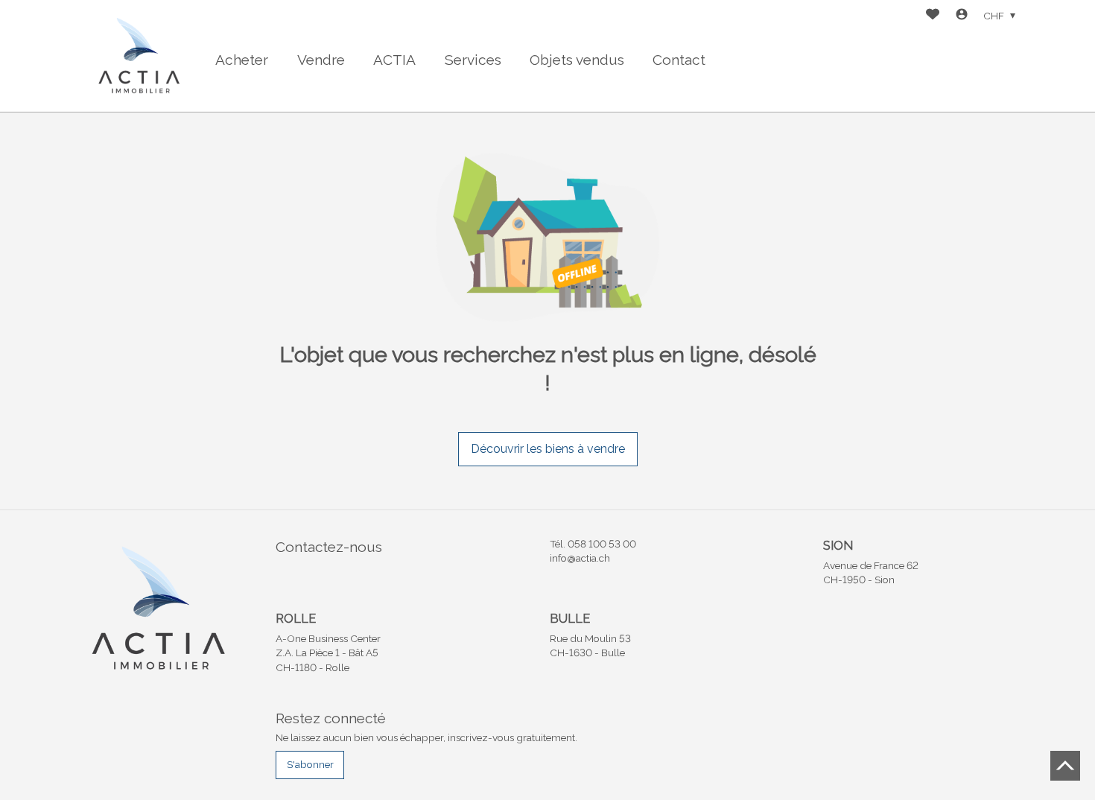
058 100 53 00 (602, 544)
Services (473, 59)
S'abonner (310, 764)
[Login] (961, 16)
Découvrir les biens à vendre (548, 449)
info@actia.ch (580, 558)
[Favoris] (932, 16)
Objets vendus (577, 59)
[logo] (138, 55)
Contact (679, 59)
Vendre (321, 59)
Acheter (241, 59)
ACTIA (394, 59)
